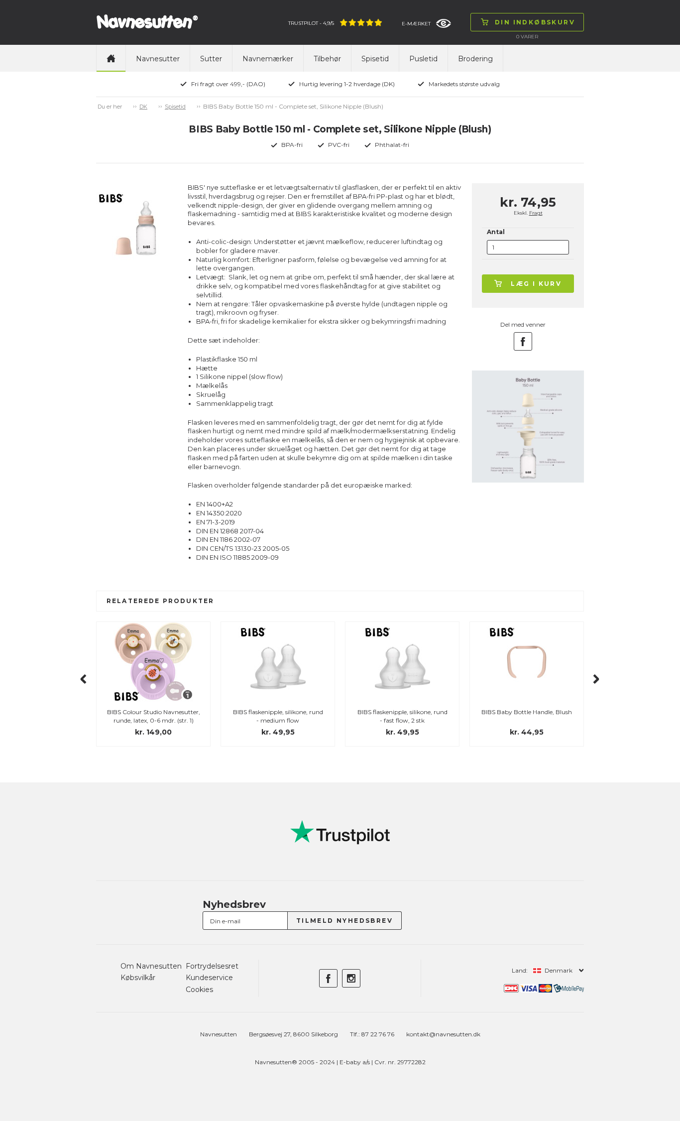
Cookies (199, 989)
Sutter (211, 58)
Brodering (475, 58)
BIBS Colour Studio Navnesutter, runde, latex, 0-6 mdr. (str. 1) (153, 716)
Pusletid (423, 58)
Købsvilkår (137, 977)
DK (143, 106)
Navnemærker (267, 58)
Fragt (536, 213)
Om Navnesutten (151, 966)
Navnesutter (158, 58)
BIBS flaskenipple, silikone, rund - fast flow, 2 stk (402, 716)
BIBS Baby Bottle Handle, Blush (526, 712)
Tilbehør (327, 58)
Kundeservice (209, 977)
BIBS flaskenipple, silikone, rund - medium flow (278, 716)
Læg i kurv (536, 283)
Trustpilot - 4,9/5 (311, 23)
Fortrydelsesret (212, 966)
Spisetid (375, 58)
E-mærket (416, 23)
